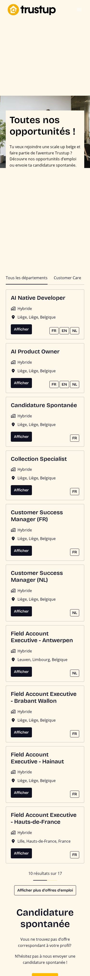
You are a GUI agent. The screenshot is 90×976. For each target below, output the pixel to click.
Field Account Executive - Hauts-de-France (44, 818)
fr (54, 330)
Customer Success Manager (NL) (37, 576)
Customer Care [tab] (67, 277)
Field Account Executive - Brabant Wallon (44, 697)
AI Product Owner (35, 351)
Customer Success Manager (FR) (37, 516)
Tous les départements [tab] (27, 277)
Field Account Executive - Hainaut (37, 758)
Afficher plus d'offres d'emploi (45, 890)
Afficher (21, 329)
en (64, 330)
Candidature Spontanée (44, 405)
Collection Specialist (39, 459)
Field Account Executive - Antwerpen (42, 637)
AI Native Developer (38, 297)
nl (74, 330)
